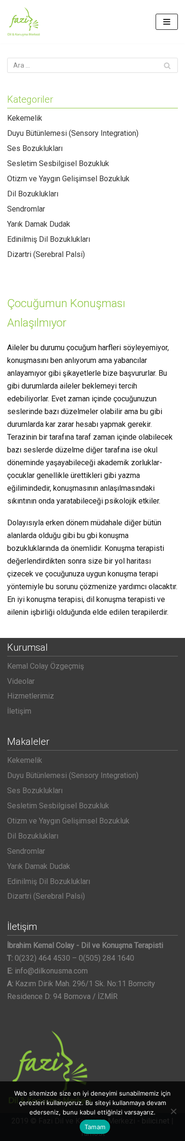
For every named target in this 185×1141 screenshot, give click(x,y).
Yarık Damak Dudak (38, 224)
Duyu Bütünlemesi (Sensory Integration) (73, 133)
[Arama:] (92, 65)
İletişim (19, 711)
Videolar (21, 681)
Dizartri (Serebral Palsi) (46, 254)
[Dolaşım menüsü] (167, 22)
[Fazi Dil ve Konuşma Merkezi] (23, 22)
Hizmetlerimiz (30, 695)
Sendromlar (26, 208)
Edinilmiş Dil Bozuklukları (48, 239)
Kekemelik (24, 118)
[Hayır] (173, 1111)
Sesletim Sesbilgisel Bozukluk (58, 163)
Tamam (94, 1127)
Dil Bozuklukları (32, 193)
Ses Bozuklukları (35, 148)
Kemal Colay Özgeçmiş (45, 666)
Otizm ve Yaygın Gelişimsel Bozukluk (68, 178)
